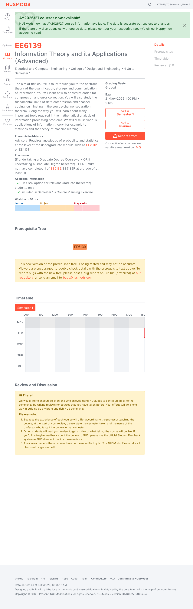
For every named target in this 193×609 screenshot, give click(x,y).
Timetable (161, 58)
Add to (125, 112)
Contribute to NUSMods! (133, 578)
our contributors (166, 589)
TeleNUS (53, 578)
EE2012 (91, 145)
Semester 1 (25, 308)
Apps (65, 578)
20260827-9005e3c (134, 593)
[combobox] (153, 5)
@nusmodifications (88, 589)
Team (84, 578)
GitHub (19, 578)
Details (159, 44)
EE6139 (80, 247)
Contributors (98, 578)
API (43, 578)
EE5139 (56, 168)
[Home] (18, 4)
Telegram (32, 578)
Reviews (164, 65)
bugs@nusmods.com (78, 277)
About (74, 578)
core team (130, 589)
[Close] (184, 25)
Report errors (127, 136)
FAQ (138, 147)
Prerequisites (163, 51)
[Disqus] (80, 504)
